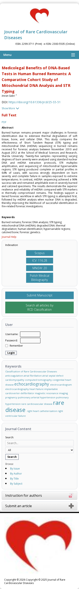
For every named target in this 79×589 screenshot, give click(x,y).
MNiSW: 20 (39, 268)
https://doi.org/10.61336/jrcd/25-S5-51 (35, 102)
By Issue (15, 468)
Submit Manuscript (39, 295)
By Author (16, 473)
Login (11, 353)
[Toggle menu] (73, 54)
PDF (4, 122)
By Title (14, 478)
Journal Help (9, 237)
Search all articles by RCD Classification (39, 307)
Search (12, 457)
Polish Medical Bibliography (39, 278)
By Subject (16, 483)
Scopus (40, 253)
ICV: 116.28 (39, 260)
